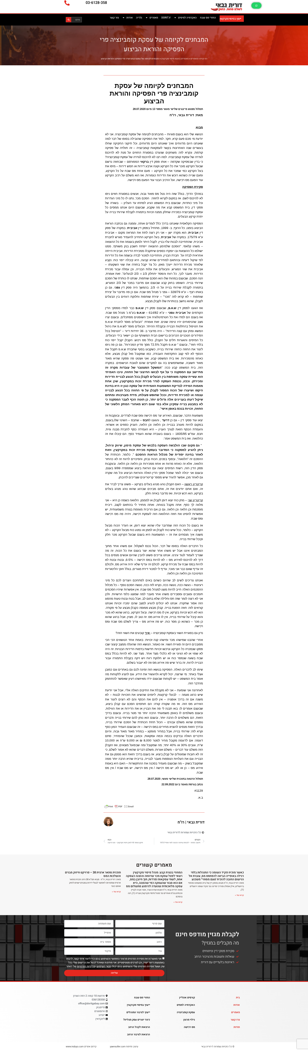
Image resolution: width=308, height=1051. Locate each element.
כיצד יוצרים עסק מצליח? (136, 1020)
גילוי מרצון (189, 1020)
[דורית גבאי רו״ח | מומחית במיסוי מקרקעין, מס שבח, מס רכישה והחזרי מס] (209, 6)
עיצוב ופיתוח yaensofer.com (124, 1046)
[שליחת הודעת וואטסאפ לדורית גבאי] (256, 5)
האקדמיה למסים (186, 1005)
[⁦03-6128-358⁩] (67, 3)
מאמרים (154, 18)
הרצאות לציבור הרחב (138, 1034)
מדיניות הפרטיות (86, 966)
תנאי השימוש (103, 966)
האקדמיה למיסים (187, 18)
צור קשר (114, 18)
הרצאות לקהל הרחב (139, 1027)
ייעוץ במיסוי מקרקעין (230, 18)
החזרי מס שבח (208, 18)
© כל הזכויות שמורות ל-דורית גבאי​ (217, 1046)
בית (238, 997)
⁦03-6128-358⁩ (96, 2)
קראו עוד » (239, 895)
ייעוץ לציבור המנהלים (138, 1012)
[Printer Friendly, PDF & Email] (119, 806)
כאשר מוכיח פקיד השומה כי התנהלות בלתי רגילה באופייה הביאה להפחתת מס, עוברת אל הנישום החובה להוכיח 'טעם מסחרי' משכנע (216, 876)
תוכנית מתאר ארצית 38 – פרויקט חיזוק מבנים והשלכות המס (93, 874)
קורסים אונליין (187, 997)
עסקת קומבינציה (186, 1012)
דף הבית (203, 58)
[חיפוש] (68, 19)
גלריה (139, 18)
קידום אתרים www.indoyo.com (81, 1046)
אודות (129, 18)
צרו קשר (235, 1020)
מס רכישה (189, 1027)
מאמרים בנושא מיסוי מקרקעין (175, 58)
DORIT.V (166, 18)
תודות (237, 1027)
